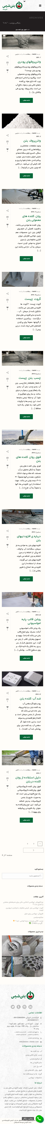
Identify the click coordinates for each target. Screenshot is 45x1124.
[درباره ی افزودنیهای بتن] (22, 516)
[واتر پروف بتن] (22, 121)
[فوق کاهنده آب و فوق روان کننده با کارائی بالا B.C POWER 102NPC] (41, 946)
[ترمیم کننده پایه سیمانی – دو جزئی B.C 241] (20, 967)
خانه (28, 30)
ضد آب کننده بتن (30, 698)
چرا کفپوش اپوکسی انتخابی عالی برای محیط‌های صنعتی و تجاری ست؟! (23, 903)
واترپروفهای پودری (29, 62)
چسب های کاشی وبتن (33, 1055)
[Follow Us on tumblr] (19, 1007)
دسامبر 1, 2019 (36, 532)
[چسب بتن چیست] (22, 358)
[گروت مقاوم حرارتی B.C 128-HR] (20, 946)
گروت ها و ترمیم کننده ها (32, 1074)
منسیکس (17, 1122)
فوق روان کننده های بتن (28, 459)
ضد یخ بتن (37, 1066)
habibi (34, 54)
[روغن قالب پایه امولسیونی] (22, 599)
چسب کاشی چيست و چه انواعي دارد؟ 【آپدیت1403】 (29, 922)
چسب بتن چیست (29, 378)
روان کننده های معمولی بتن (31, 218)
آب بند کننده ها (36, 1051)
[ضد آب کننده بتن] (22, 678)
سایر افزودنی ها (36, 1063)
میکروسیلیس (38, 917)
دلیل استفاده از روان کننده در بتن (28, 779)
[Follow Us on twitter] (13, 1007)
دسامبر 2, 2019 (36, 453)
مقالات (28, 54)
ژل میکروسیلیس (36, 1059)
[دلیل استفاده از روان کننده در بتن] (22, 757)
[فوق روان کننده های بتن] (22, 437)
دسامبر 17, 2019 (36, 212)
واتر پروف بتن (32, 141)
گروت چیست (32, 299)
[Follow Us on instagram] (24, 1007)
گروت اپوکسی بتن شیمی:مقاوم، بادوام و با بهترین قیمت (24, 909)
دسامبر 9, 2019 (36, 374)
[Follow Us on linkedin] (30, 1007)
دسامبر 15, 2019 (36, 295)
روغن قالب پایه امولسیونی (31, 621)
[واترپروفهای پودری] (22, 42)
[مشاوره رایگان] (39, 1118)
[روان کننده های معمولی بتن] (22, 196)
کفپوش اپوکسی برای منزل (33, 914)
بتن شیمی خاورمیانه (10, 1120)
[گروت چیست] (22, 279)
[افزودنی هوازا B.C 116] (41, 967)
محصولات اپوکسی (35, 1078)
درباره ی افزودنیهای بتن (29, 538)
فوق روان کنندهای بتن (33, 1070)
